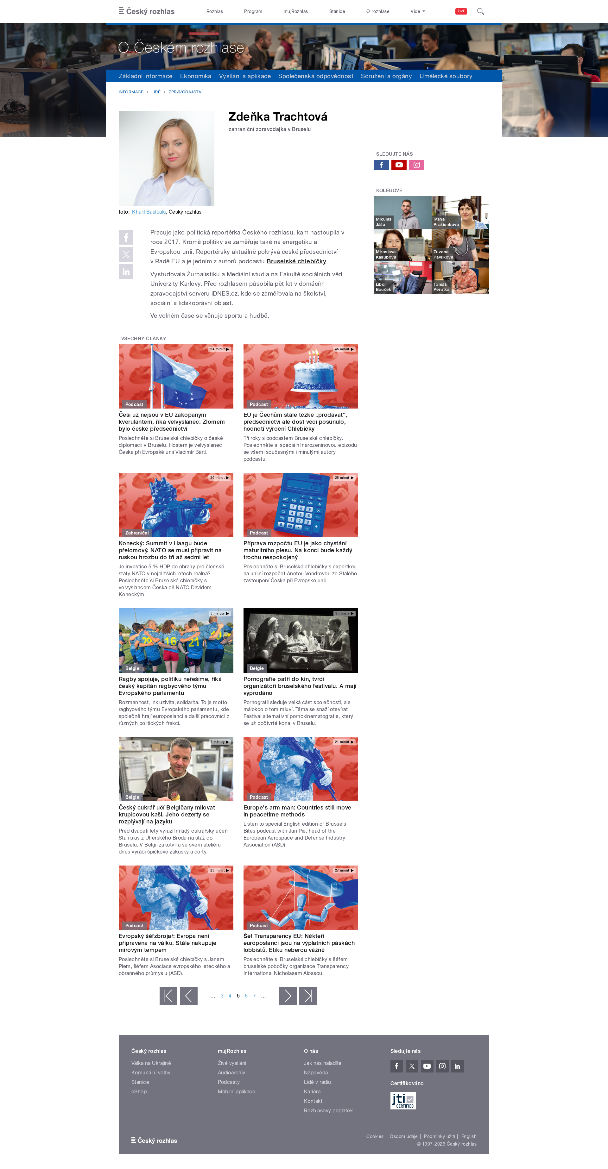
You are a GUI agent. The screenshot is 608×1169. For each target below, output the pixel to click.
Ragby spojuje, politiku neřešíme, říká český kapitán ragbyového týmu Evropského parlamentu (170, 686)
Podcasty (229, 1082)
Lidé (156, 92)
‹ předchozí (189, 996)
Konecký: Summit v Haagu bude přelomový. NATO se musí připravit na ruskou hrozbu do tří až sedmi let (170, 550)
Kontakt (313, 1101)
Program (253, 11)
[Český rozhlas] (146, 11)
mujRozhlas (296, 11)
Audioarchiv (231, 1073)
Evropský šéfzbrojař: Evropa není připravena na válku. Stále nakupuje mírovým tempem (168, 943)
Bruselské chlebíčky (296, 261)
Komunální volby (150, 1073)
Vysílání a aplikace (245, 75)
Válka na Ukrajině (151, 1063)
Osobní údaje (404, 1136)
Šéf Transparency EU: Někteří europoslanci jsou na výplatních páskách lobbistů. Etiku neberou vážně (299, 943)
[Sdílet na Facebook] (126, 237)
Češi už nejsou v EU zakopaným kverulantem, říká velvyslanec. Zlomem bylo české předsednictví (172, 421)
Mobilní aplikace (237, 1092)
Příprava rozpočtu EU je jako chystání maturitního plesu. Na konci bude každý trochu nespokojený (298, 550)
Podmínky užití (439, 1136)
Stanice (337, 11)
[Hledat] (480, 11)
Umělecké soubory (446, 75)
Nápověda (316, 1073)
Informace (131, 92)
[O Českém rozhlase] (304, 46)
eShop (139, 1092)
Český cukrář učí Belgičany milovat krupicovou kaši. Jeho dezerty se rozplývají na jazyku (167, 814)
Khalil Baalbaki (149, 212)
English (469, 1136)
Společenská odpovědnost (315, 75)
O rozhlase (378, 11)
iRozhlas (214, 11)
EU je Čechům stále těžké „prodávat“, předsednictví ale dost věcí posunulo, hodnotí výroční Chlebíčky (295, 421)
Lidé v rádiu (317, 1082)
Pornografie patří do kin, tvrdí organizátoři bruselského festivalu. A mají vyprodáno (300, 686)
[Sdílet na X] (126, 254)
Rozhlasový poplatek (328, 1111)
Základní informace (146, 75)
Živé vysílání (232, 1063)
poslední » (308, 996)
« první (168, 996)
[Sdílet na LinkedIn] (126, 271)
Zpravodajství (185, 92)
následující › (288, 996)
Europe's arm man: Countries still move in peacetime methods (298, 811)
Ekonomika (196, 75)
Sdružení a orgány (386, 75)
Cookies (374, 1136)
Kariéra (312, 1092)
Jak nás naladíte (323, 1063)
